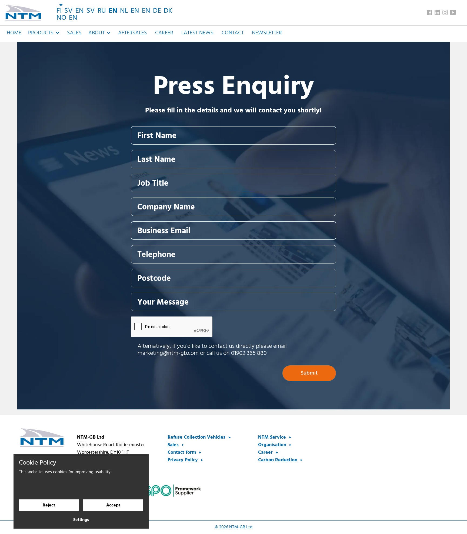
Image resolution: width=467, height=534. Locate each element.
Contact (233, 33)
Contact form (182, 452)
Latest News (197, 33)
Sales (74, 33)
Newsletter (267, 33)
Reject (49, 505)
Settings (81, 519)
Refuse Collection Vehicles (196, 437)
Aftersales (132, 33)
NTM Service (272, 437)
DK (168, 10)
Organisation (272, 445)
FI (59, 10)
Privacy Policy (183, 460)
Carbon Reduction (277, 460)
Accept (113, 505)
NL (124, 10)
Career (164, 33)
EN (79, 10)
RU (102, 10)
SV (68, 10)
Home (14, 33)
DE (157, 10)
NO (61, 18)
